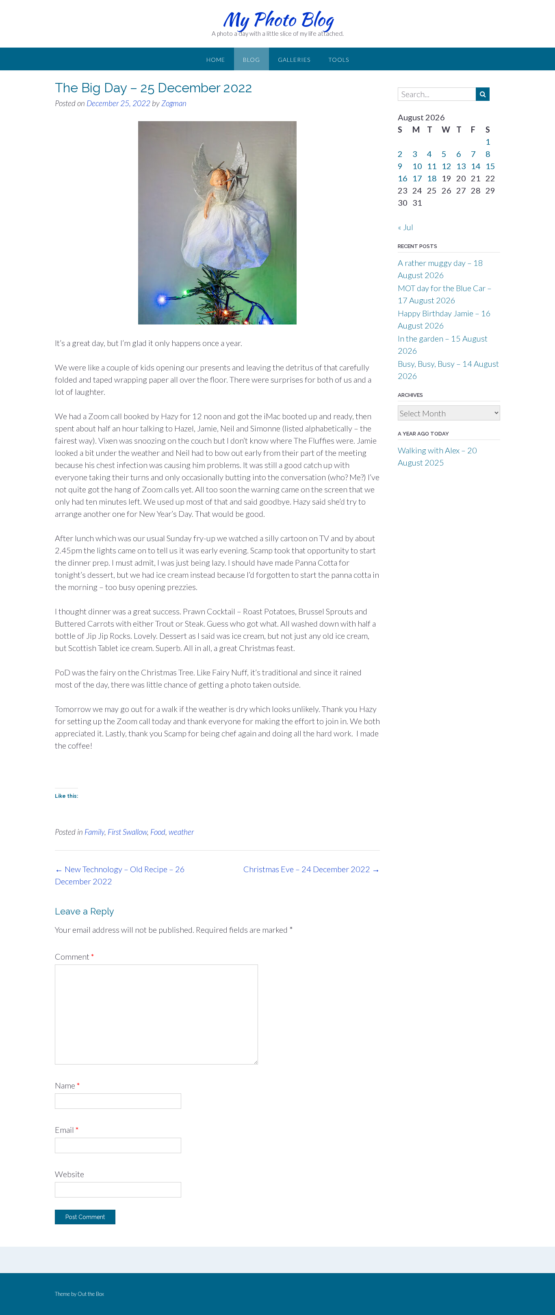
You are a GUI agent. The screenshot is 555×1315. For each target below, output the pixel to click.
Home (215, 59)
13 (461, 166)
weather (181, 831)
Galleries (294, 59)
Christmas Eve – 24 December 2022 (311, 869)
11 (432, 166)
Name (67, 1085)
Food (157, 831)
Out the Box (91, 1294)
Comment (74, 956)
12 (446, 166)
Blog (251, 59)
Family (94, 831)
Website (69, 1174)
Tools (338, 59)
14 (476, 166)
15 (490, 166)
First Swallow (127, 831)
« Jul (405, 227)
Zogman (173, 103)
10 (417, 166)
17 (417, 178)
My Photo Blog (278, 19)
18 (432, 178)
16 (403, 178)
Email (67, 1129)
